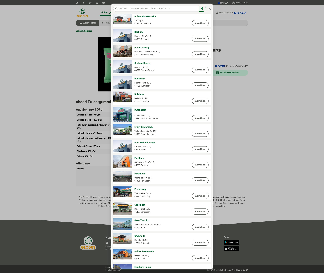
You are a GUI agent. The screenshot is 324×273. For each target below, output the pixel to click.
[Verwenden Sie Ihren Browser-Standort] (202, 9)
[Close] (209, 8)
